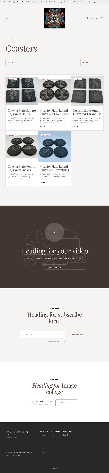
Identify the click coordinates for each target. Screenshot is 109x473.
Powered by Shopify (15, 455)
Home (7, 39)
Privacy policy (54, 468)
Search (42, 435)
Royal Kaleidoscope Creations (23, 452)
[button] (6, 18)
